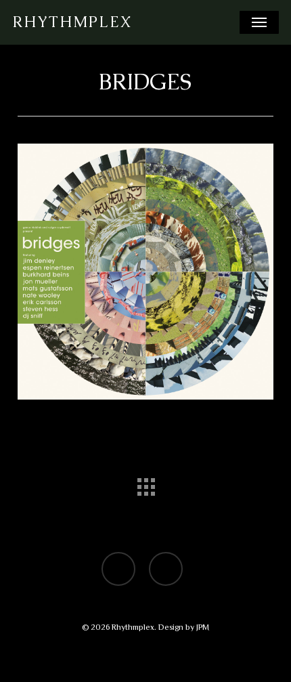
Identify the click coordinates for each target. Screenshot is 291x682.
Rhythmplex (72, 22)
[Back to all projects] (145, 483)
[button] (259, 22)
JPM (202, 627)
